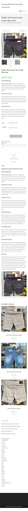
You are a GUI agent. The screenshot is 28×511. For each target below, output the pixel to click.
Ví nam (2, 475)
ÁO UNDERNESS (4, 440)
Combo (2, 467)
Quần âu (3, 455)
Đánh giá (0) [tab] (14, 161)
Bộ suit (2, 470)
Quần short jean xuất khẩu (15, 146)
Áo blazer (3, 452)
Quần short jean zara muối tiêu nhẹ (14, 22)
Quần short (3, 459)
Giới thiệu (3, 481)
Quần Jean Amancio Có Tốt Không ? (8, 433)
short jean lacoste (14, 333)
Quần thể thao (4, 460)
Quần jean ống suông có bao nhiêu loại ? (9, 428)
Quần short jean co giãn (8, 144)
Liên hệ (2, 486)
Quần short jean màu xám (18, 144)
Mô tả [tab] (14, 155)
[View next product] (26, 31)
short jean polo (14, 370)
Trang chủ (3, 479)
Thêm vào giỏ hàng (16, 136)
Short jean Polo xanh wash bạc (14, 371)
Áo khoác (3, 451)
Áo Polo (3, 443)
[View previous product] (2, 31)
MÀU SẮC (4, 127)
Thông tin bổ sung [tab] (14, 158)
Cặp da (2, 478)
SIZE (3, 123)
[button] (25, 35)
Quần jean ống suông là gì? (6, 431)
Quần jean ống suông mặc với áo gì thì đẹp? (10, 423)
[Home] (1, 22)
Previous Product (7, 30)
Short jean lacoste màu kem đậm (14, 335)
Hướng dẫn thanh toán (6, 482)
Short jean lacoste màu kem (13, 408)
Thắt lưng (3, 473)
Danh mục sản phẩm (5, 438)
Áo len (2, 449)
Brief (2, 465)
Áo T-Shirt (3, 444)
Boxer (2, 463)
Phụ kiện (3, 471)
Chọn (14, 340)
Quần (2, 454)
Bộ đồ (2, 468)
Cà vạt (2, 476)
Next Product (21, 30)
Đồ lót (2, 462)
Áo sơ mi (3, 441)
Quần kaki (3, 457)
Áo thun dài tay (4, 448)
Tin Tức (2, 484)
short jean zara (9, 142)
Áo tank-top (3, 446)
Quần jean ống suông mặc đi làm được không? (10, 426)
